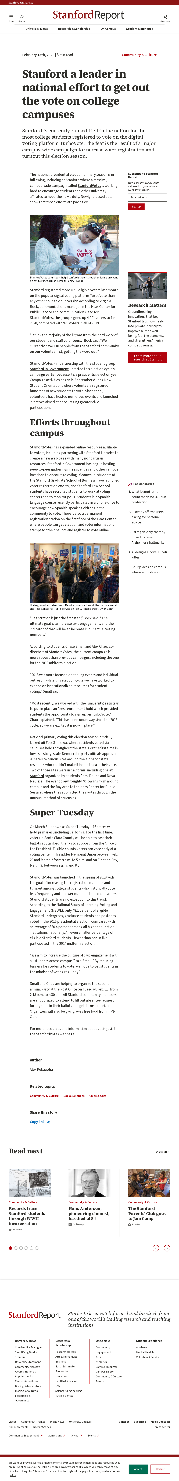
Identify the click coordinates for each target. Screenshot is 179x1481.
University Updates (80, 1422)
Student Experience (139, 29)
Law (57, 1386)
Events (100, 1381)
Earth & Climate (65, 1366)
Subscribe (140, 1422)
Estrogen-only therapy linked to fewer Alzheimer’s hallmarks (148, 537)
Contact (124, 1422)
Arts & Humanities (66, 1357)
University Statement (28, 1362)
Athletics (101, 1362)
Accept (138, 1469)
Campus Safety (104, 1372)
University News (37, 29)
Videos (12, 1422)
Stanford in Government (49, 369)
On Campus (108, 29)
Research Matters (66, 1352)
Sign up (136, 207)
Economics (62, 1371)
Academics (142, 1347)
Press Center (162, 1427)
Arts (98, 1357)
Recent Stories (42, 1427)
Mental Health (145, 1352)
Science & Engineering (68, 1391)
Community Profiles (33, 1422)
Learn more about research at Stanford (148, 357)
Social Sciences (74, 1096)
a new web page (53, 458)
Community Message (27, 1367)
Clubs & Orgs (97, 1096)
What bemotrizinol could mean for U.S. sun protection (149, 497)
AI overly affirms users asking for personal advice (147, 517)
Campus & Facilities (26, 1381)
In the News (57, 1422)
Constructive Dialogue (28, 1347)
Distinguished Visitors (28, 1386)
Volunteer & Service (147, 1357)
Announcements (18, 1427)
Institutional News (26, 1391)
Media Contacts (160, 1422)
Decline (160, 1469)
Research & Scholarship (74, 29)
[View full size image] (74, 245)
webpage (67, 1034)
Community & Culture (139, 55)
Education (61, 1376)
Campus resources (106, 1367)
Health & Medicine (66, 1381)
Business (60, 1362)
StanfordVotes (89, 185)
